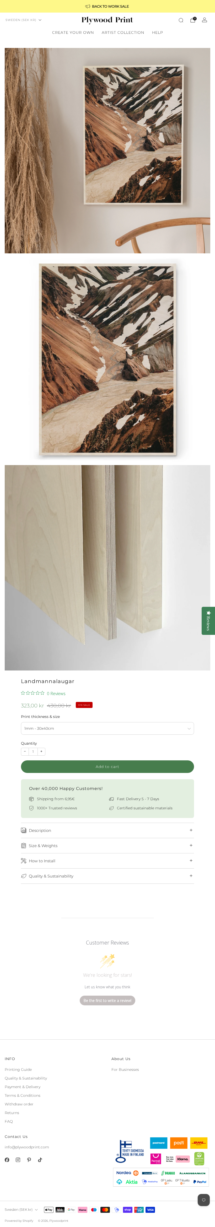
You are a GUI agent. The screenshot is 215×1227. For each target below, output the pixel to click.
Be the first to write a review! (107, 1000)
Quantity (29, 743)
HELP (157, 32)
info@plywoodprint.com (27, 1147)
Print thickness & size (40, 716)
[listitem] (107, 6)
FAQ (9, 1121)
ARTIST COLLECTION (123, 32)
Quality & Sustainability (26, 1078)
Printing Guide (18, 1069)
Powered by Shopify (19, 1221)
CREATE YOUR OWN (73, 32)
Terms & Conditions (22, 1095)
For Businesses (125, 1069)
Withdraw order (19, 1104)
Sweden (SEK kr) (21, 20)
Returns (12, 1112)
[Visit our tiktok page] (39, 1159)
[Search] (181, 20)
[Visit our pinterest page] (28, 1159)
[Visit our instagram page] (17, 1159)
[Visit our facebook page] (6, 1159)
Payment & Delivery (22, 1086)
